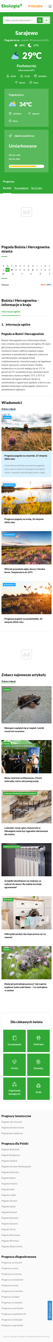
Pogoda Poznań (9, 1212)
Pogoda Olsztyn (9, 1201)
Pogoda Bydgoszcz (10, 1155)
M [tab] (7, 269)
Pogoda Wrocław (10, 1241)
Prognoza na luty (9, 1268)
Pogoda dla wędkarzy (12, 1133)
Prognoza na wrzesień (12, 1308)
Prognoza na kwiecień (12, 1280)
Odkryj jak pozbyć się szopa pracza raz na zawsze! (25, 935)
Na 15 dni (36, 188)
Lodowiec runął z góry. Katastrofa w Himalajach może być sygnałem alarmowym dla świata (26, 831)
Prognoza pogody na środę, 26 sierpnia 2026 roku (24, 521)
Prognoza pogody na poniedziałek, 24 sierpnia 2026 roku (23, 620)
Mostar (5, 284)
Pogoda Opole (8, 1206)
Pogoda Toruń (8, 1229)
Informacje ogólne (10, 311)
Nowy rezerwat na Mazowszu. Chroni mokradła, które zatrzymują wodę (23, 779)
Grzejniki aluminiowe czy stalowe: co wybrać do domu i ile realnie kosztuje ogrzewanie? (23, 884)
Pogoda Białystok (10, 1149)
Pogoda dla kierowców (12, 1127)
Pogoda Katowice (10, 1172)
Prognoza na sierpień (11, 1302)
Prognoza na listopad (12, 1320)
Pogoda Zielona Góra (12, 1246)
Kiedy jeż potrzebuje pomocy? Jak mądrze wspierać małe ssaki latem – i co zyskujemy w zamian (25, 987)
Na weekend (21, 188)
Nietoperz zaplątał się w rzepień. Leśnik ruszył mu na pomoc (24, 729)
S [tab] (32, 269)
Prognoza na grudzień (12, 1325)
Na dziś (7, 188)
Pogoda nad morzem (11, 1122)
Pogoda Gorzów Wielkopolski (16, 1166)
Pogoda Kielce (8, 1178)
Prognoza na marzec (11, 1274)
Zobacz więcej (8, 409)
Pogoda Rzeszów (9, 1218)
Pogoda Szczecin (9, 1224)
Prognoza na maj (9, 1285)
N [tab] (12, 269)
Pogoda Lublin (8, 1195)
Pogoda (35, 6)
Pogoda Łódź (7, 1189)
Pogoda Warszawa (10, 1235)
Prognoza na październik (13, 1314)
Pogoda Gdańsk (9, 1161)
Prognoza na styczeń (11, 1262)
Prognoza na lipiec (10, 1297)
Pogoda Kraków (9, 1184)
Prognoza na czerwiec (12, 1291)
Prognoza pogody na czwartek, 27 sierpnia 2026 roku (25, 457)
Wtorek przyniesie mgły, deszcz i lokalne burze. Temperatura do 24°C (24, 570)
